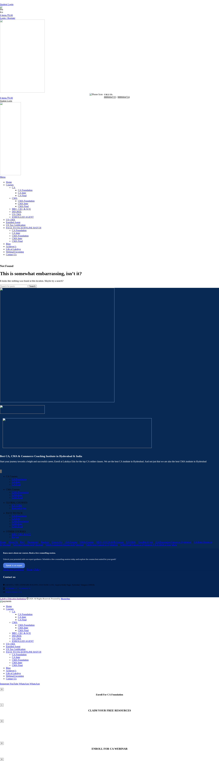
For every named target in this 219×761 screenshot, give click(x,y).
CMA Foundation (26, 201)
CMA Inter (23, 203)
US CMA (16, 214)
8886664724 (29, 10)
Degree (15, 537)
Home (3, 542)
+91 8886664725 (11, 588)
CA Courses (71, 542)
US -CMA (17, 505)
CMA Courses (87, 542)
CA (13, 187)
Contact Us (57, 542)
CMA (14, 198)
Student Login (6, 4)
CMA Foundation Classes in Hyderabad (64, 544)
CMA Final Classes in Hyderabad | (137, 544)
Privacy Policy (33, 569)
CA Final (22, 195)
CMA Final (23, 206)
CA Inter (22, 193)
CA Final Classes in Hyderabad (28, 544)
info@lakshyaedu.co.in (13, 592)
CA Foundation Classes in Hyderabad (173, 542)
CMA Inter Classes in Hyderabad (102, 544)
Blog (22, 542)
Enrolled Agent (19, 508)
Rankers (45, 542)
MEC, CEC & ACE (21, 209)
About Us (13, 542)
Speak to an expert (14, 565)
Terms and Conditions (13, 569)
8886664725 (18, 10)
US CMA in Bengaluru (166, 544)
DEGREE (17, 211)
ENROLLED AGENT (23, 217)
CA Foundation (25, 190)
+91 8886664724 (24, 588)
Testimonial (32, 542)
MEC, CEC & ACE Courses (110, 542)
